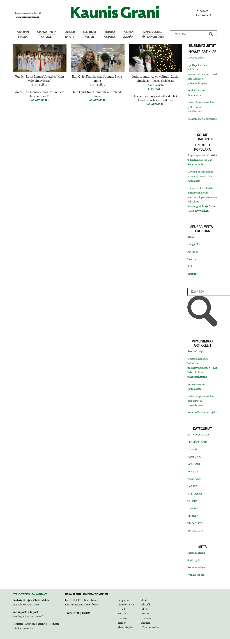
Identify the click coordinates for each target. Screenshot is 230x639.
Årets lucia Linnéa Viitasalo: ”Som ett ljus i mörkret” (39, 94)
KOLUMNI (193, 464)
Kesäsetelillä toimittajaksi (202, 119)
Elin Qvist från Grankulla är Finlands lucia (97, 94)
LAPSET (192, 486)
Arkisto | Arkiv (78, 613)
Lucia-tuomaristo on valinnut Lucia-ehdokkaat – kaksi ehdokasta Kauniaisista (155, 81)
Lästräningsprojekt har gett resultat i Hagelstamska (200, 107)
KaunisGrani (115, 12)
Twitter (191, 259)
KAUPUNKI (194, 457)
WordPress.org (195, 575)
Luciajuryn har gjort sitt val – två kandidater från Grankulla (155, 98)
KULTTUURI (195, 479)
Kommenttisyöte (197, 567)
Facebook (192, 252)
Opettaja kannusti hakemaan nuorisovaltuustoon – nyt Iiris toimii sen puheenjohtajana (202, 74)
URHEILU (193, 508)
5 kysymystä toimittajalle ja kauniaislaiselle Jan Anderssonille (202, 160)
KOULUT (192, 472)
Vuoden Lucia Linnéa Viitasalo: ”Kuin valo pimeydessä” (39, 79)
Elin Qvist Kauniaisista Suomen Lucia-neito (97, 79)
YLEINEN (193, 516)
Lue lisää (38, 85)
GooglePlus (193, 244)
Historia (192, 449)
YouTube (192, 274)
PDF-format (92, 605)
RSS (189, 266)
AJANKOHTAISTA (198, 435)
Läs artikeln (38, 100)
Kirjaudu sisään (196, 553)
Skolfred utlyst (195, 58)
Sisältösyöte (194, 560)
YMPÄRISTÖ (195, 523)
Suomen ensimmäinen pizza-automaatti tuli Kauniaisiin (200, 176)
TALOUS (192, 501)
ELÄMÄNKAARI (197, 442)
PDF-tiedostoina (87, 600)
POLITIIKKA (194, 494)
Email (190, 237)
